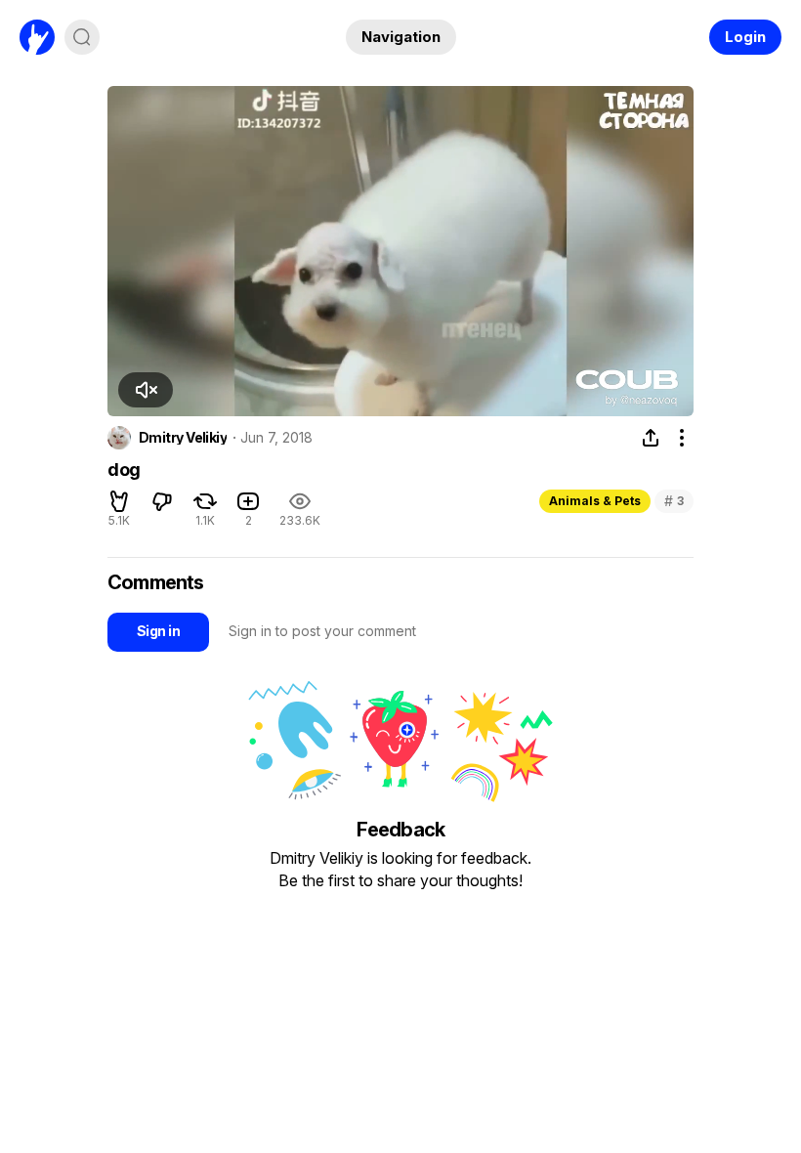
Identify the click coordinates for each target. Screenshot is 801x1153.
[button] (145, 389)
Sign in (158, 630)
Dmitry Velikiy (183, 438)
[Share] (650, 437)
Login (745, 36)
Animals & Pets (595, 500)
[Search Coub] (82, 37)
